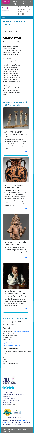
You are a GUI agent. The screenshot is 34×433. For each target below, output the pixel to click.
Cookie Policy (6, 431)
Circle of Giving (14, 3)
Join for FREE (24, 3)
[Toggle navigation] (3, 17)
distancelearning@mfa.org (21, 331)
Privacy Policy (21, 429)
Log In (30, 3)
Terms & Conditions (8, 429)
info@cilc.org (11, 404)
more (26, 151)
